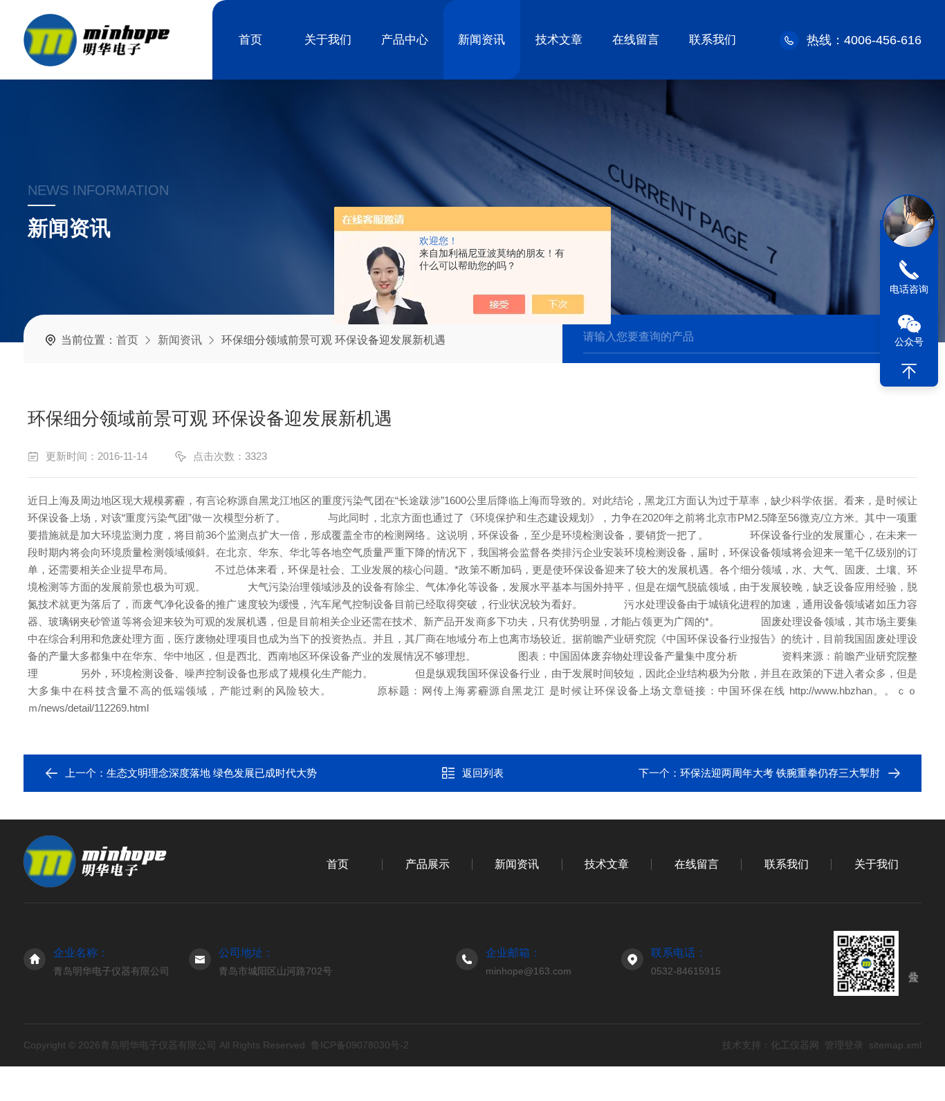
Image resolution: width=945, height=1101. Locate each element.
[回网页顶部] (909, 371)
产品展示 (427, 864)
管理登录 (844, 1045)
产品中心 (404, 39)
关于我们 (327, 39)
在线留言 (635, 39)
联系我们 (712, 39)
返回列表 (483, 773)
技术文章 (558, 39)
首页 (250, 39)
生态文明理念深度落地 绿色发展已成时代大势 (212, 773)
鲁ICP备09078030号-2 (360, 1045)
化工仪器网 (795, 1045)
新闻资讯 (481, 39)
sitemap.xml (895, 1045)
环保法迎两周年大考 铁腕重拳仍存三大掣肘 (780, 773)
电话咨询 (909, 289)
